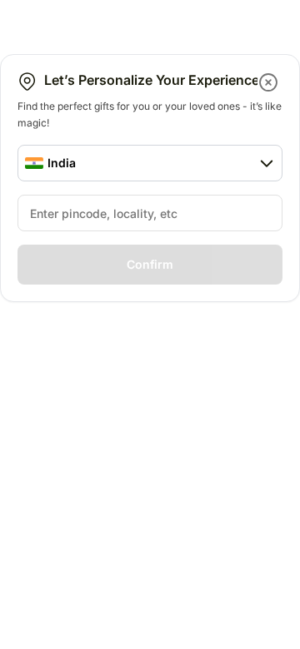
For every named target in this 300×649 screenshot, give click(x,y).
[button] (270, 82)
